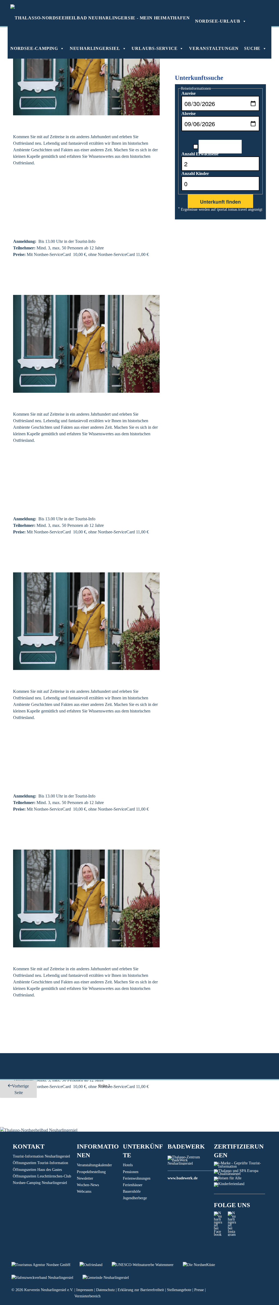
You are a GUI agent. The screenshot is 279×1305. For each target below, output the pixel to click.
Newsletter (85, 1178)
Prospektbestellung (91, 1172)
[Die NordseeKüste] (203, 1265)
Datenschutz (105, 1290)
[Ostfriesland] (96, 1265)
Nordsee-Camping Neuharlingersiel (40, 1183)
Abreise (188, 113)
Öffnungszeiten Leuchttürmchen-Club (42, 1176)
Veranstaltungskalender (94, 1165)
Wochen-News (88, 1185)
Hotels (128, 1165)
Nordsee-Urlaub (217, 21)
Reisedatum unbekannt (220, 145)
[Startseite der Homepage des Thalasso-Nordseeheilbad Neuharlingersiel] (100, 17)
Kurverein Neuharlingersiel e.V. (48, 1290)
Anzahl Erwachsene (200, 153)
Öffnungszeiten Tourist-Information (40, 1163)
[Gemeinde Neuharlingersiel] (110, 1278)
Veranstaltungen (214, 48)
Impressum (84, 1290)
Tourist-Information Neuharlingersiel (41, 1156)
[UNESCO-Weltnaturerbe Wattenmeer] (147, 1265)
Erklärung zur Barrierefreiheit (141, 1290)
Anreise (188, 93)
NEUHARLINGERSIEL (95, 48)
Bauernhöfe (132, 1191)
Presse (199, 1290)
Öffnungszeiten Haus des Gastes (37, 1170)
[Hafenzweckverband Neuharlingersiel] (47, 1278)
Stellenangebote (179, 1290)
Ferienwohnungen (136, 1178)
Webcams (84, 1191)
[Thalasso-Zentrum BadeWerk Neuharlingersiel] (191, 1163)
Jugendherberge (135, 1198)
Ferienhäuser (132, 1185)
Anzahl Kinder (195, 173)
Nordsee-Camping (34, 48)
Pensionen (130, 1172)
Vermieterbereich (87, 1296)
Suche (252, 48)
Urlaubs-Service (154, 48)
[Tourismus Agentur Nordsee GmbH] (45, 1265)
